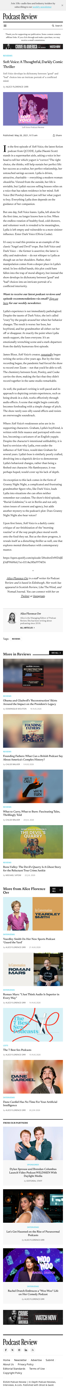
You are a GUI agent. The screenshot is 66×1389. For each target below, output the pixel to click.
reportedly (47, 354)
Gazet (51, 1384)
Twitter (25, 596)
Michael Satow (13, 875)
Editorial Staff (34, 1180)
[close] (62, 5)
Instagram (39, 596)
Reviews (7, 55)
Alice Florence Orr (17, 86)
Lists (5, 1045)
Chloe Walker (13, 764)
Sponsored (33, 1164)
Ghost (42, 1384)
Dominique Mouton (16, 708)
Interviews (9, 934)
